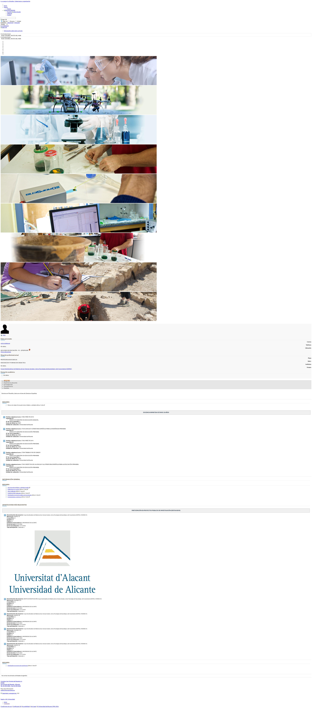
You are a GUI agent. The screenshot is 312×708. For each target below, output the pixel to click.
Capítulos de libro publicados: (14, 493)
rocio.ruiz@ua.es (5, 343)
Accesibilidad (26, 706)
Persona (12, 21)
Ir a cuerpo (4, 1)
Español (9, 12)
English (9, 15)
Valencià (9, 13)
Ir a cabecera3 (5, 26)
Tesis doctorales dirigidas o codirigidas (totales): (18, 487)
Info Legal (33, 706)
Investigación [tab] (8, 384)
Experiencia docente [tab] (10, 383)
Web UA (5, 21)
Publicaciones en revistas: (14, 489)
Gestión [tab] (6, 388)
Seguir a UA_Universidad (8, 699)
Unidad (18, 21)
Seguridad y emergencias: (9, 693)
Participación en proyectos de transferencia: (18, 665)
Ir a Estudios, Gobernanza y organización (18, 1)
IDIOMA (12, 10)
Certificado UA (17, 706)
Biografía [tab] (7, 381)
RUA (4, 335)
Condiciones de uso (6, 706)
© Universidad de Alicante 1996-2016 (48, 706)
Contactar (7, 703)
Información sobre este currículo (13, 31)
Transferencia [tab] (8, 386)
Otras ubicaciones (6, 352)
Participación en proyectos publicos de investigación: (20, 495)
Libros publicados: (12, 491)
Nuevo (6, 7)
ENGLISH (17, 22)
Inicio (5, 5)
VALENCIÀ (10, 22)
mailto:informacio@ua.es (8, 690)
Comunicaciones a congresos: (14, 497)
